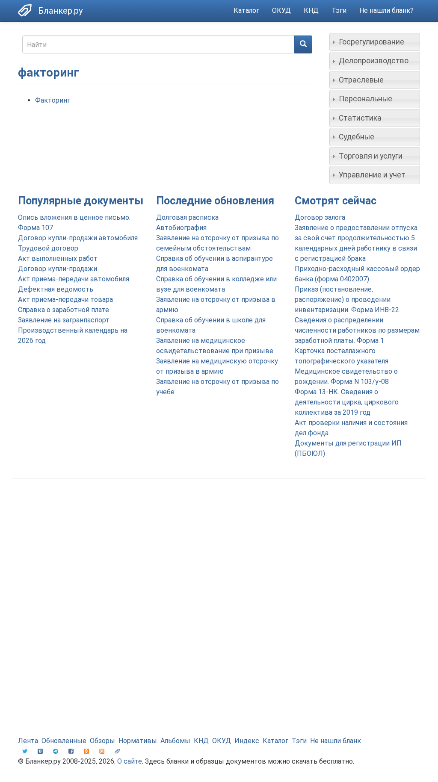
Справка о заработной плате (63, 310)
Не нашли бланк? (386, 10)
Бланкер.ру (60, 11)
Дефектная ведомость (55, 289)
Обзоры (102, 741)
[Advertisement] (219, 553)
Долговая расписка (187, 217)
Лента (28, 741)
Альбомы (175, 741)
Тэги (338, 10)
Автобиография (181, 228)
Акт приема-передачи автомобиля (73, 279)
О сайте (129, 761)
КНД (311, 10)
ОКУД (281, 10)
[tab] (374, 42)
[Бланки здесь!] (28, 10)
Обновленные (63, 741)
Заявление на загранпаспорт (64, 320)
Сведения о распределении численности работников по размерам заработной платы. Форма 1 (357, 330)
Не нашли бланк (335, 741)
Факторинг (52, 100)
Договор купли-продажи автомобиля (78, 238)
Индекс (246, 741)
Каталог (246, 10)
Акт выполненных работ (58, 258)
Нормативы (137, 741)
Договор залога (320, 217)
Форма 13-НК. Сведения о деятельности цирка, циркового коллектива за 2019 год (347, 402)
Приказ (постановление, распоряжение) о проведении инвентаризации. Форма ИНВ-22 (347, 299)
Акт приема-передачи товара (65, 299)
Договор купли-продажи (57, 269)
